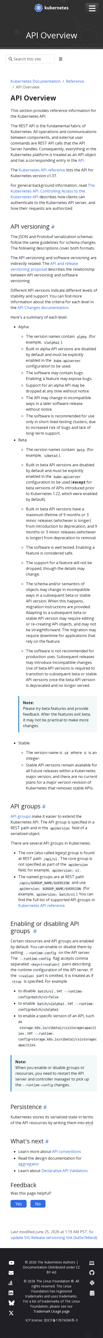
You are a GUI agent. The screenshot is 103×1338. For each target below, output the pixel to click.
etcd (89, 1122)
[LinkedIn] (11, 1292)
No (38, 1204)
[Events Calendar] (92, 1292)
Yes (18, 1204)
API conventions (66, 1151)
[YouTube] (11, 1262)
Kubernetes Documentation (36, 81)
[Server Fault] (10, 1282)
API (81, 160)
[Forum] (11, 1272)
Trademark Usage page (51, 1311)
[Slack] (92, 1282)
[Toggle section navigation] (61, 59)
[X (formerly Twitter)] (11, 1312)
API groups (21, 816)
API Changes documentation (43, 307)
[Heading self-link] (52, 226)
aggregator (28, 1164)
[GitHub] (91, 1272)
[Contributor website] (91, 1262)
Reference (75, 81)
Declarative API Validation (64, 1170)
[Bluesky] (11, 1302)
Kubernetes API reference (42, 170)
